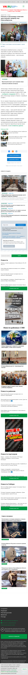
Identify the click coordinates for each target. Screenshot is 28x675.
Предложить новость (14, 159)
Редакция (4, 611)
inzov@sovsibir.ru (4, 655)
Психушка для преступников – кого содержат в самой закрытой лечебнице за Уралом (13, 237)
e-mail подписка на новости (10, 620)
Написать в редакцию (14, 636)
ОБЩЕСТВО (10, 193)
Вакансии (4, 615)
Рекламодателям (6, 613)
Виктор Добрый (13, 22)
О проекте (4, 609)
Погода (3, 617)
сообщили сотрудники (8, 94)
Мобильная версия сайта (8, 625)
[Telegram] (16, 151)
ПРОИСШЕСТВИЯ (5, 539)
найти (19, 255)
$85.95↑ (13, 1)
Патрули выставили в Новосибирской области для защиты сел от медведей (14, 568)
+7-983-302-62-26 (4, 658)
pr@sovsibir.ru (19, 656)
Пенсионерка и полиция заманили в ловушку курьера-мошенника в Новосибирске (13, 519)
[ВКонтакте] (9, 151)
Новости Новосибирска (15, 155)
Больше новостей (14, 288)
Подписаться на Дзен (9, 246)
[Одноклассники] (13, 151)
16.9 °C (9, 1)
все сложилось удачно (16, 125)
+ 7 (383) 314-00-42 (8, 654)
